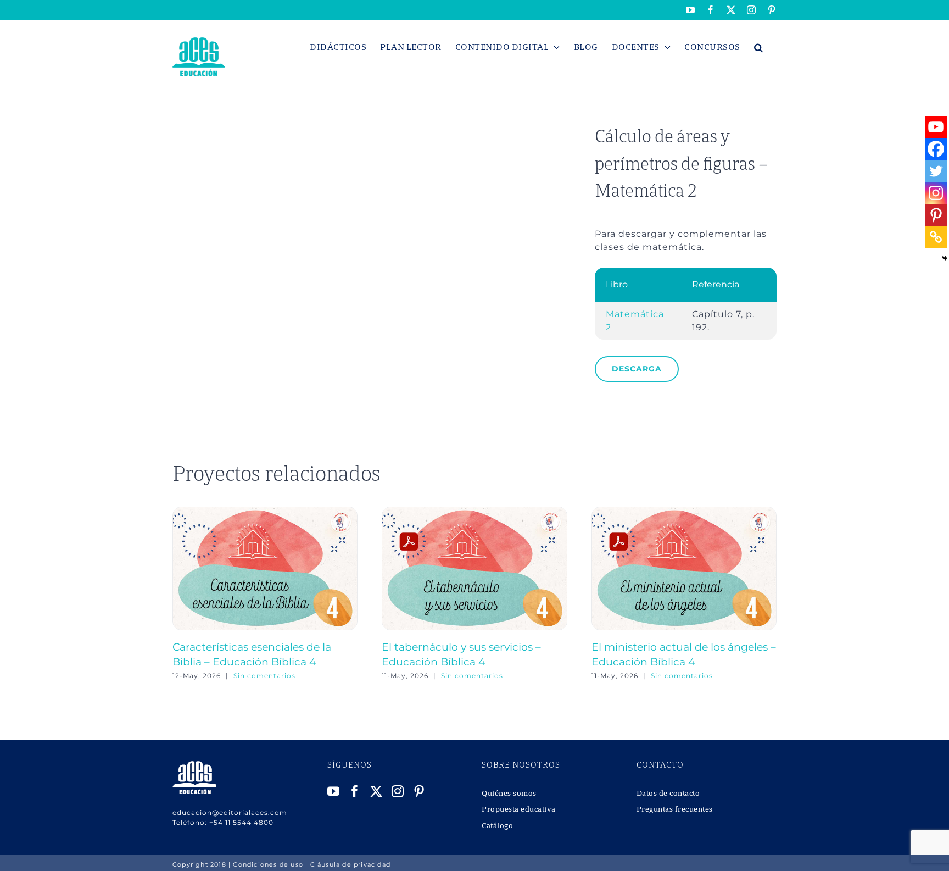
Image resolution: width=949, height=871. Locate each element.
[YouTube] (333, 791)
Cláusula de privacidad (350, 864)
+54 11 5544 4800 (241, 822)
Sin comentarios (264, 676)
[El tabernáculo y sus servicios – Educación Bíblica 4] (474, 512)
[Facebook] (936, 149)
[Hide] (944, 258)
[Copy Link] (936, 237)
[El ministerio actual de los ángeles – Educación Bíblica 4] (684, 512)
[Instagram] (936, 193)
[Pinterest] (936, 215)
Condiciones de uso (268, 864)
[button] (758, 47)
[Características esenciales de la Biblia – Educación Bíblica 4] (265, 512)
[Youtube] (936, 127)
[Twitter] (936, 171)
